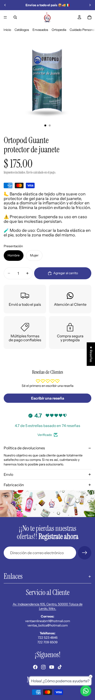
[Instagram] (43, 667)
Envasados (40, 30)
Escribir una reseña (47, 398)
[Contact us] (85, 690)
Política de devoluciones (24, 448)
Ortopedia (59, 30)
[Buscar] (15, 17)
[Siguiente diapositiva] (90, 5)
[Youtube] (51, 667)
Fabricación (14, 484)
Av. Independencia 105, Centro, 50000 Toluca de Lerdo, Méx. (48, 606)
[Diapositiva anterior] (5, 5)
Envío (8, 474)
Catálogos (22, 30)
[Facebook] (35, 667)
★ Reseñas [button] (91, 354)
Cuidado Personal (82, 30)
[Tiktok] (59, 667)
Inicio (7, 30)
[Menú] (5, 17)
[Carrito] (89, 17)
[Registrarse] (84, 552)
